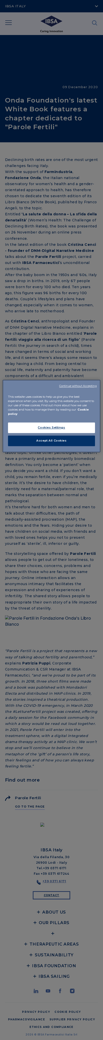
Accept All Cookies (51, 440)
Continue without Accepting (78, 386)
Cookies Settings (51, 427)
